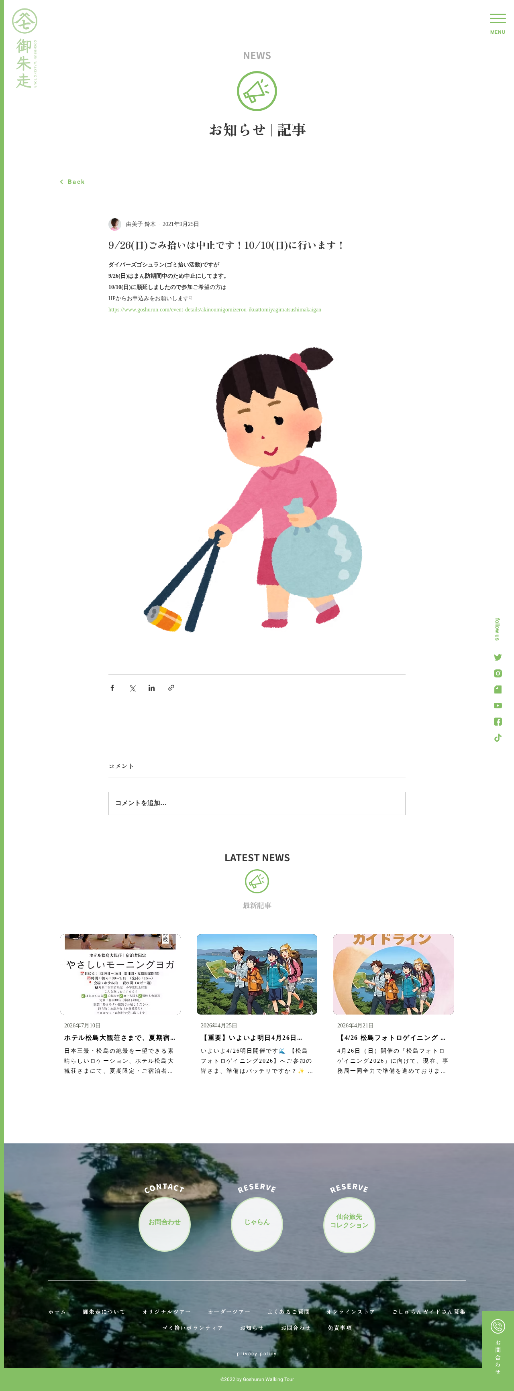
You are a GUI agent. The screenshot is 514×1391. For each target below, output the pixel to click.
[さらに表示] (498, 657)
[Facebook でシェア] (112, 687)
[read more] (120, 1006)
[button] (498, 22)
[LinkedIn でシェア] (151, 687)
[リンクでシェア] (171, 687)
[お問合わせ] (165, 1223)
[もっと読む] (498, 1351)
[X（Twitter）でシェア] (132, 687)
